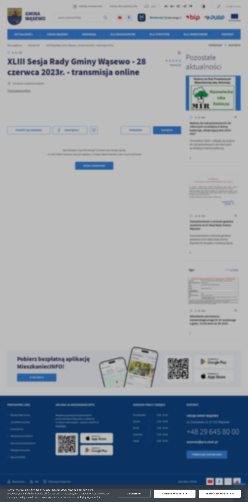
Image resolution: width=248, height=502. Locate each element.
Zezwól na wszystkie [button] (220, 493)
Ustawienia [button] (134, 493)
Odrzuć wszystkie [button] (174, 493)
